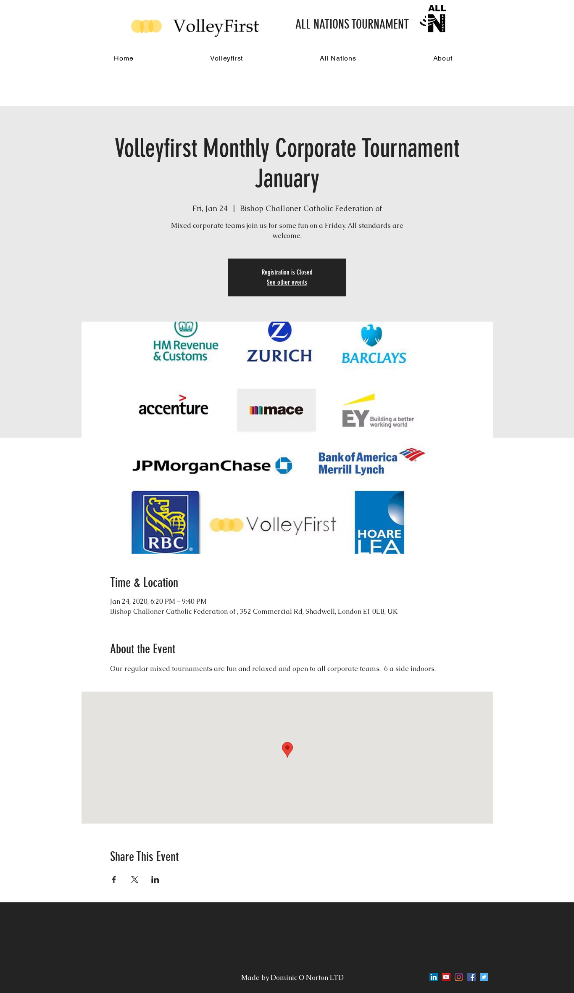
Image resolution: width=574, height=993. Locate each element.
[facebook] (471, 977)
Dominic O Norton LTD (308, 977)
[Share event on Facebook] (114, 879)
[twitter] (484, 977)
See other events (287, 282)
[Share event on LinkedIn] (155, 879)
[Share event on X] (135, 879)
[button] (227, 58)
